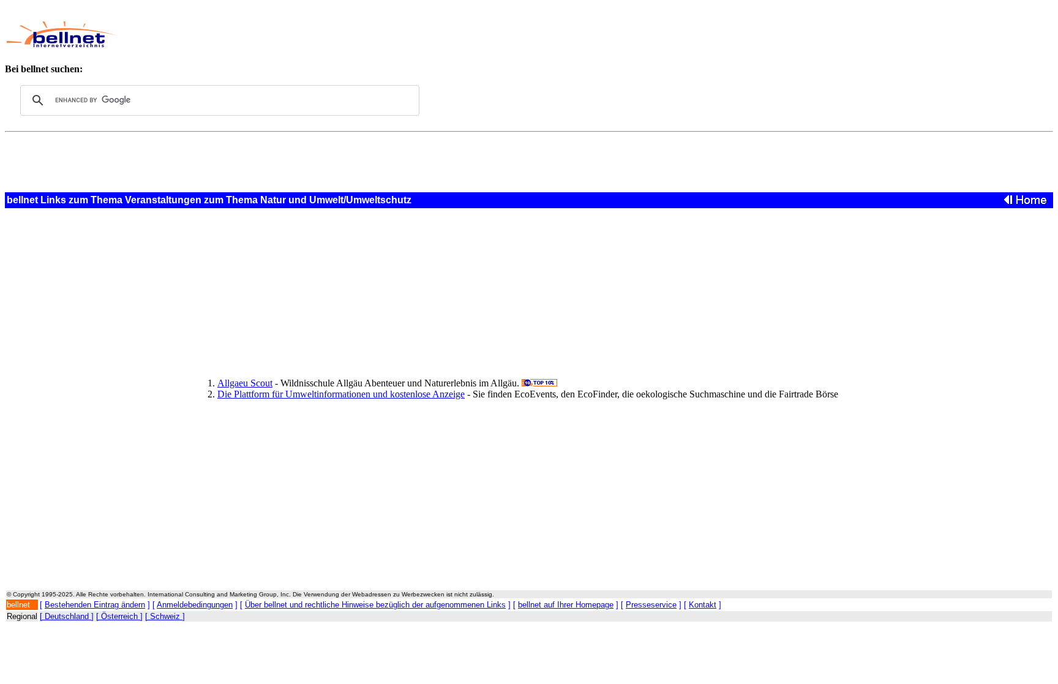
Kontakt (702, 604)
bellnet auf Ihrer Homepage (565, 604)
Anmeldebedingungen (195, 604)
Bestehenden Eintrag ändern (95, 604)
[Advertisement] (438, 34)
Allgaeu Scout (244, 383)
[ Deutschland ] (67, 616)
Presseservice (651, 604)
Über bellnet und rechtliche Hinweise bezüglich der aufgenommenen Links (375, 604)
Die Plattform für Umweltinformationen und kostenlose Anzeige (341, 394)
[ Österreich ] (119, 616)
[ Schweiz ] (165, 616)
